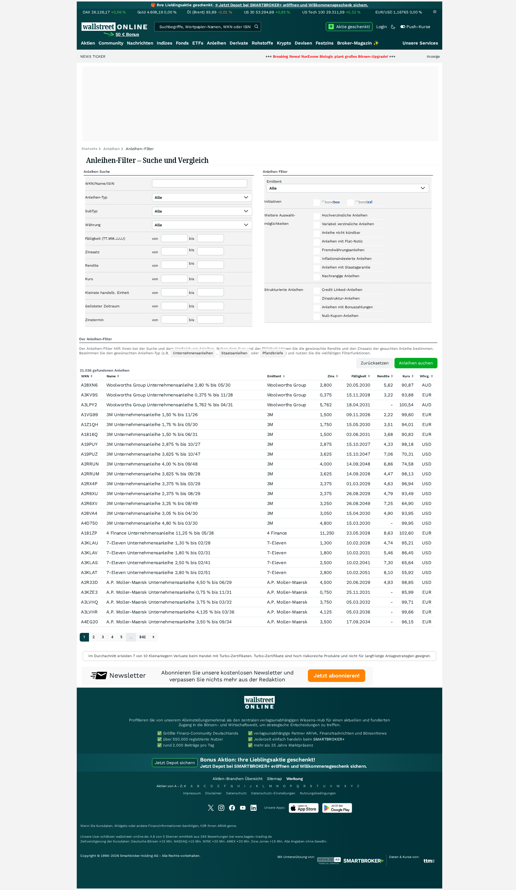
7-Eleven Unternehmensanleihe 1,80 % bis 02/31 (158, 552)
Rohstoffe (262, 43)
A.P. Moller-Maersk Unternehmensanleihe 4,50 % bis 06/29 (169, 582)
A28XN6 (89, 385)
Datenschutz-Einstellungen (273, 793)
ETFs (197, 43)
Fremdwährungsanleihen (343, 250)
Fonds (182, 43)
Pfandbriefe (272, 353)
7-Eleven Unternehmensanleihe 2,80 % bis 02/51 (158, 572)
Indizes (164, 43)
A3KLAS (89, 562)
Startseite (89, 149)
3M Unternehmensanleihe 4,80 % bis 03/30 (151, 523)
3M (270, 414)
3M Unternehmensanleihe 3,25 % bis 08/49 (151, 503)
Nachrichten (140, 43)
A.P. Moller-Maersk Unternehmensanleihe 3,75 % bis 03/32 (169, 602)
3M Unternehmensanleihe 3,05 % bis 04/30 (151, 513)
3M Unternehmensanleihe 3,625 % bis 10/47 (153, 454)
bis (191, 238)
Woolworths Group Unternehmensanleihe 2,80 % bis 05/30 (168, 385)
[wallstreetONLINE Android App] (337, 811)
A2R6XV (89, 503)
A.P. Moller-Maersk (287, 582)
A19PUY (89, 444)
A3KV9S (89, 395)
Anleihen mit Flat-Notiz (342, 241)
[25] (153, 637)
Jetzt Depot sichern (175, 762)
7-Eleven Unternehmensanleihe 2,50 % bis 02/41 (158, 562)
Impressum (192, 793)
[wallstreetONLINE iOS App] (304, 811)
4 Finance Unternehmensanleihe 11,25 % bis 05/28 (160, 533)
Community (111, 43)
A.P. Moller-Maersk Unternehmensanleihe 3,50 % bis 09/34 (169, 622)
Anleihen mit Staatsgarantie (346, 267)
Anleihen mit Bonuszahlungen (347, 307)
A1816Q (89, 434)
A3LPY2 (89, 404)
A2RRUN (90, 464)
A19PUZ (89, 454)
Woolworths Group (286, 385)
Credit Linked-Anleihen (342, 290)
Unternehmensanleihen (193, 353)
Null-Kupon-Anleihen (340, 316)
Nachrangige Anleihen (340, 276)
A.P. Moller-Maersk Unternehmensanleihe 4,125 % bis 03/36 (170, 612)
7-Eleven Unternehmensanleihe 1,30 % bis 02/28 (158, 543)
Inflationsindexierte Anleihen (346, 259)
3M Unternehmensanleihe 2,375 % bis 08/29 (153, 493)
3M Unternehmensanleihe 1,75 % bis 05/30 (151, 424)
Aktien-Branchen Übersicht (237, 778)
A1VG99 (89, 414)
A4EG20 (89, 622)
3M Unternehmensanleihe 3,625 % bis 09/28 (153, 474)
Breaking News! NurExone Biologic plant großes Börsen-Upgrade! (307, 56)
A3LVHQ (89, 602)
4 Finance (277, 533)
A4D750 (89, 523)
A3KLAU (89, 543)
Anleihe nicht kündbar (341, 232)
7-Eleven (276, 543)
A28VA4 (89, 513)
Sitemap (274, 778)
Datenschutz (236, 793)
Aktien (88, 43)
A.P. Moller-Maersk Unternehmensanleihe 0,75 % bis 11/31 (169, 592)
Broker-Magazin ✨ (358, 43)
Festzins (325, 43)
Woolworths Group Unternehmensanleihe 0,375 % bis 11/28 (169, 395)
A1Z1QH (89, 424)
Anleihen (216, 43)
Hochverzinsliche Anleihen (344, 215)
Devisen (303, 43)
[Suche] (256, 26)
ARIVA (221, 826)
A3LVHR (89, 612)
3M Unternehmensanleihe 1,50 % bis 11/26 (151, 414)
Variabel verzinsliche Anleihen (348, 224)
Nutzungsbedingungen (318, 793)
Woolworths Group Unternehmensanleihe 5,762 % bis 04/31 (169, 404)
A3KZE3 (89, 592)
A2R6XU (89, 493)
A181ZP (89, 533)
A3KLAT (89, 572)
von (155, 238)
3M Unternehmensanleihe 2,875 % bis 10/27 (153, 444)
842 (142, 637)
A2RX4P (89, 483)
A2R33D (89, 582)
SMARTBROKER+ (328, 739)
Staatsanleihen (234, 353)
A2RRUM (90, 474)
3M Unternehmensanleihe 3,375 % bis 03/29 (153, 483)
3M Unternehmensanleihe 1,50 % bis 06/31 (151, 434)
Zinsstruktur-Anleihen (341, 298)
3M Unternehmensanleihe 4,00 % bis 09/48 (151, 464)
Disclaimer (213, 793)
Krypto (284, 43)
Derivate (239, 43)
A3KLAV (89, 552)
